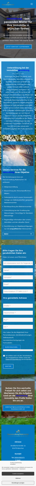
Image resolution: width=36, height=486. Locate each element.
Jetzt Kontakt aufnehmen (18, 47)
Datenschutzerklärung (13, 359)
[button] (32, 4)
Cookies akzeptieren (18, 473)
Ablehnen (18, 478)
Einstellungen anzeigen (18, 483)
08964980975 (19, 458)
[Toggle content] (31, 234)
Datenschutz (15, 469)
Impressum (22, 469)
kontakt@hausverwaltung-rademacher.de (18, 408)
